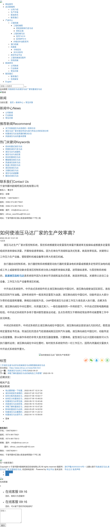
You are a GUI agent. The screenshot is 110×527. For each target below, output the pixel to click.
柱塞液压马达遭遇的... (14, 411)
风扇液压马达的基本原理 (15, 136)
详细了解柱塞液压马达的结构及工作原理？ (25, 373)
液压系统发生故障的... (14, 393)
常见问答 (14, 71)
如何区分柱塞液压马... (14, 398)
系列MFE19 (21, 38)
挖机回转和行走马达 (24, 28)
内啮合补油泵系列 (20, 41)
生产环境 (14, 12)
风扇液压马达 (13, 89)
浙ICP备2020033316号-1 (75, 466)
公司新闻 (14, 65)
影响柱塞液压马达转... (14, 409)
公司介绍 (14, 9)
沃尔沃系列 (18, 52)
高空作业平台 (16, 54)
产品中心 (9, 20)
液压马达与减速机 (12, 151)
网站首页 (9, 4)
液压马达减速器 (12, 173)
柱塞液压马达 (36, 89)
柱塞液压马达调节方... (14, 414)
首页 (12, 102)
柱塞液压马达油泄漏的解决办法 (18, 133)
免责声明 (76, 469)
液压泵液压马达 (12, 167)
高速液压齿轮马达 (12, 162)
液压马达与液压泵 (12, 154)
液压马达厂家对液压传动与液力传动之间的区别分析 (27, 130)
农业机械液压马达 (22, 365)
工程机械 (14, 22)
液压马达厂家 (25, 89)
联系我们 (14, 17)
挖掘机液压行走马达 (13, 149)
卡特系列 (17, 49)
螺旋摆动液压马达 (12, 159)
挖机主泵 (20, 30)
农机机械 (14, 60)
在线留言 (14, 79)
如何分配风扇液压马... (14, 395)
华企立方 (68, 469)
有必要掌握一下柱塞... (14, 390)
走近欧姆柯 (10, 6)
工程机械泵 (18, 25)
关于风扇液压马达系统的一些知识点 (20, 128)
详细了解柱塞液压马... (14, 406)
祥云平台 (50, 469)
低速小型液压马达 (12, 165)
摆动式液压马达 (12, 175)
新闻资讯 (14, 14)
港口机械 (14, 44)
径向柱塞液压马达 (12, 157)
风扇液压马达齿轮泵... (14, 403)
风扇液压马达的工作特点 (18, 370)
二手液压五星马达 (7, 365)
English (8, 81)
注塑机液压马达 (12, 170)
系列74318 (20, 36)
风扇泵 (13, 46)
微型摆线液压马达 (37, 365)
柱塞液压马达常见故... (14, 401)
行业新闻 (14, 68)
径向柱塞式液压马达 (13, 146)
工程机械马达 (19, 33)
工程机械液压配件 (18, 57)
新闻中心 (19, 102)
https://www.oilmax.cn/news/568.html (25, 367)
